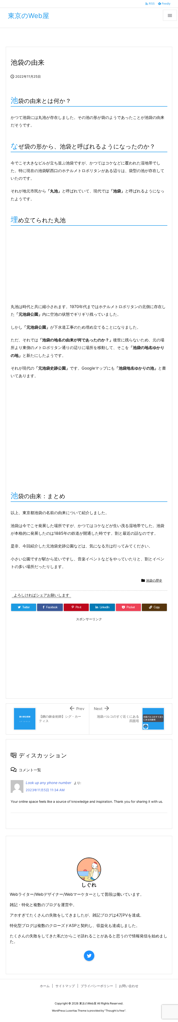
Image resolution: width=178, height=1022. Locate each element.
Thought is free (115, 1010)
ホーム (15, 38)
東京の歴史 (37, 38)
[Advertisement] (89, 265)
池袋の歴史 (61, 38)
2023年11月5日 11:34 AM (45, 790)
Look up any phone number (48, 783)
